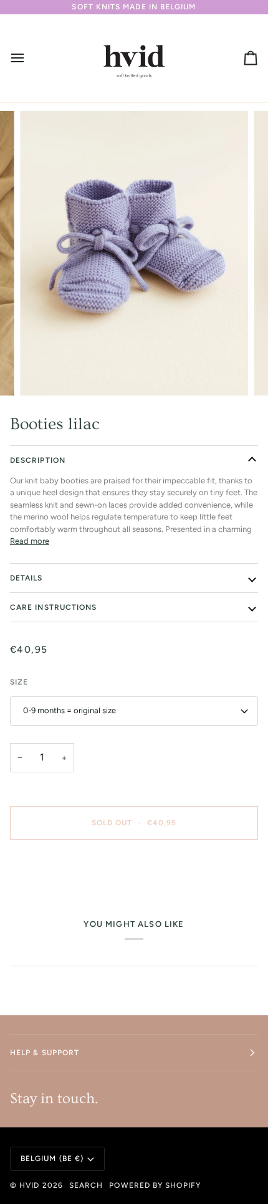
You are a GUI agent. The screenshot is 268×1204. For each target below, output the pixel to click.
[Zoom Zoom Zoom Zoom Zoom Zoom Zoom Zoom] (134, 253)
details (26, 578)
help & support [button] (44, 1052)
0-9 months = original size (69, 710)
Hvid (29, 1185)
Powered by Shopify (154, 1185)
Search (86, 1185)
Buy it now (134, 865)
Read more (29, 541)
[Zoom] (43, 372)
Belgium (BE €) (52, 1158)
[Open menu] (28, 58)
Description (37, 460)
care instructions (53, 607)
